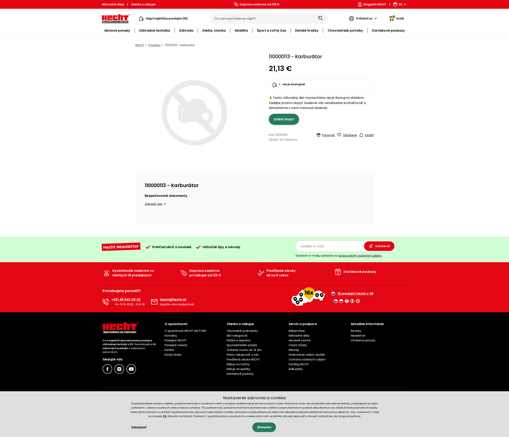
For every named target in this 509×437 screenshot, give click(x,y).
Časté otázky (298, 345)
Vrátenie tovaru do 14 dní (244, 350)
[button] (163, 18)
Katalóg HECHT (299, 364)
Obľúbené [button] (350, 135)
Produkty (155, 45)
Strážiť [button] (369, 135)
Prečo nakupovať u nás (243, 355)
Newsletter (358, 336)
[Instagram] (119, 369)
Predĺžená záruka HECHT (243, 359)
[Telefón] (106, 302)
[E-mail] (154, 302)
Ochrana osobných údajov (307, 359)
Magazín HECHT (374, 4)
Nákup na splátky (238, 369)
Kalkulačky (296, 369)
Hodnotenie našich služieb (307, 355)
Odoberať (382, 246)
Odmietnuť (138, 427)
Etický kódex (173, 355)
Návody (294, 350)
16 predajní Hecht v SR (355, 293)
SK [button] (400, 4)
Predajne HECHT (176, 340)
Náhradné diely (113, 4)
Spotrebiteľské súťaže (242, 345)
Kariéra (169, 350)
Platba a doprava (238, 340)
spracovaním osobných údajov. (360, 256)
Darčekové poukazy (240, 374)
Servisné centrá (299, 340)
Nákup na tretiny (238, 364)
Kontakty (171, 336)
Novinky (356, 331)
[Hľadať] (320, 18)
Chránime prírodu (363, 340)
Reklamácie (297, 331)
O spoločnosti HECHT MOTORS (185, 331)
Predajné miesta (176, 345)
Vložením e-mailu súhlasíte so (338, 256)
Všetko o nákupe (143, 4)
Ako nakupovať (237, 336)
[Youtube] (131, 369)
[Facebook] (107, 369)
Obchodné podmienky (242, 331)
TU (164, 416)
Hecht (139, 45)
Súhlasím (264, 427)
